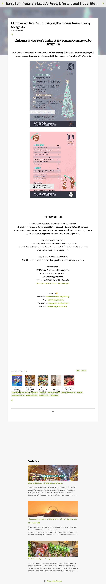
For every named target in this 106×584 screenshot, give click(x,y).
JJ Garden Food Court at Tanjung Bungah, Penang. (45, 483)
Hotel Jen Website (44, 283)
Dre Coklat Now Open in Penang (39, 559)
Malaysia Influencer (68, 392)
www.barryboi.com (56, 300)
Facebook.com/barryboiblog (57, 297)
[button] (12, 34)
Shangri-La (54, 395)
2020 (78, 370)
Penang (79, 392)
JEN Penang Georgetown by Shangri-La (25, 392)
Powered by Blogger (54, 581)
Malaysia (43, 392)
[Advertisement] (53, 439)
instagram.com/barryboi (58, 303)
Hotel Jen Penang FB (61, 283)
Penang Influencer (18, 395)
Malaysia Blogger (54, 392)
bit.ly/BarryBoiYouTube (57, 306)
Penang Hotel (44, 395)
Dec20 (84, 370)
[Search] (103, 3)
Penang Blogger (31, 395)
